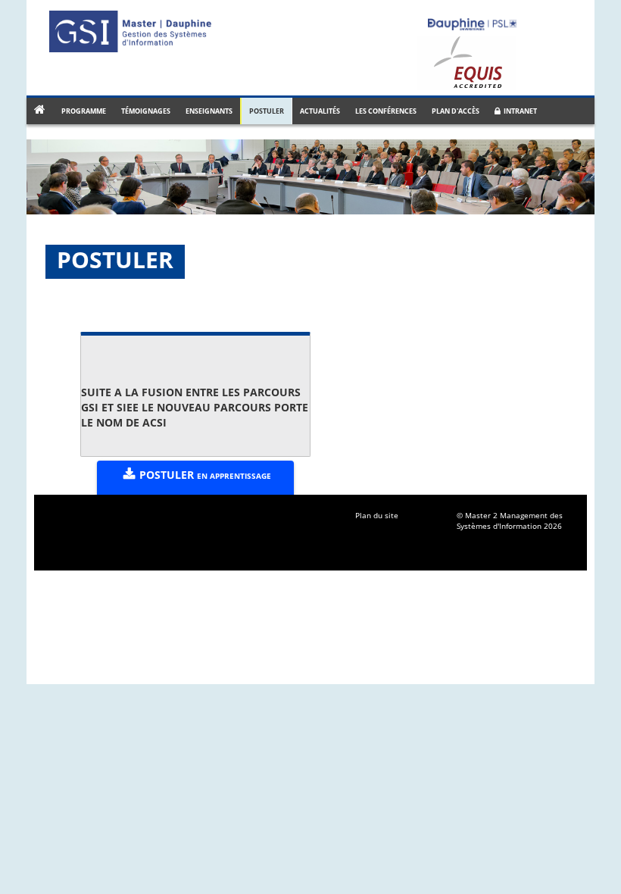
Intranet (519, 111)
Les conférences (386, 111)
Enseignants (209, 111)
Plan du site (376, 515)
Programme (83, 111)
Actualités (320, 111)
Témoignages (145, 111)
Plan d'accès (455, 111)
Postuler (266, 111)
